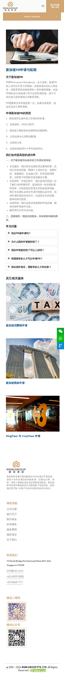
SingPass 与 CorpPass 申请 (23, 436)
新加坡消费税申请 (16, 325)
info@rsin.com (15, 570)
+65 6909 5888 (15, 576)
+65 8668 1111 (15, 582)
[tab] (32, 233)
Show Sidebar (32, 16)
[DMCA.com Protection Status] (37, 670)
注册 (57, 7)
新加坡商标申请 (15, 382)
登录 (52, 7)
